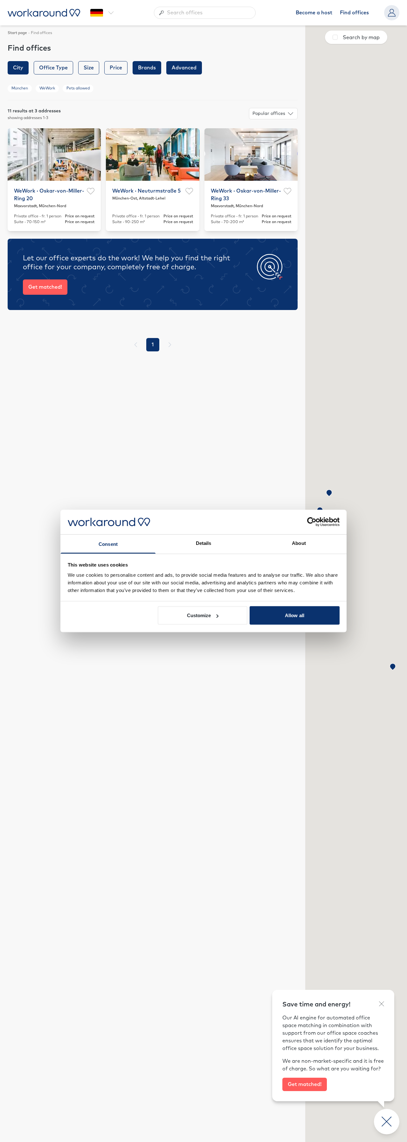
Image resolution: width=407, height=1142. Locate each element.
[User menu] (391, 12)
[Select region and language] (102, 13)
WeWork (47, 88)
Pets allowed (78, 88)
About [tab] (299, 543)
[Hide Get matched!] (381, 1003)
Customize (199, 615)
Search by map (361, 37)
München (19, 88)
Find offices (354, 12)
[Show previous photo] (16, 154)
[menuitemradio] (152, 344)
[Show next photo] (92, 154)
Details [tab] (203, 543)
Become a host (314, 12)
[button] (329, 493)
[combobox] (205, 13)
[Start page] (44, 13)
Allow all (294, 615)
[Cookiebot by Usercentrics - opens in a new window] (312, 522)
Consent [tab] (108, 543)
